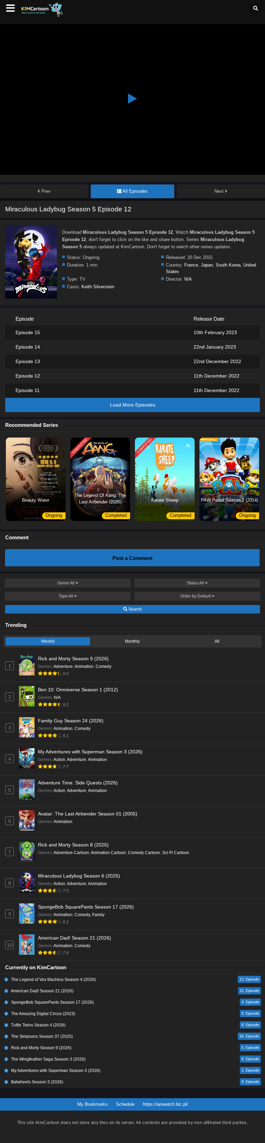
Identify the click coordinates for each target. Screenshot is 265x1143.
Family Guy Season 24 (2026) (71, 720)
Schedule (125, 1104)
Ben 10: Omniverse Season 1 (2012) (78, 689)
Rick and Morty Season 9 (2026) (73, 658)
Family (98, 914)
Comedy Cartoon (144, 852)
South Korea (228, 265)
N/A (188, 279)
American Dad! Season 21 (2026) (74, 938)
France (191, 265)
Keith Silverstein (97, 286)
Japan (207, 265)
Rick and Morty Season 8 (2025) (73, 845)
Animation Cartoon (108, 852)
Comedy (103, 666)
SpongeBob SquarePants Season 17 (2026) (86, 907)
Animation (84, 666)
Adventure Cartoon (71, 852)
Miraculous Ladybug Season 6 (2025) (79, 876)
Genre (66, 583)
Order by (195, 596)
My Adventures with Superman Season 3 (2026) (90, 751)
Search (134, 609)
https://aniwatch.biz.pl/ (165, 1104)
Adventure (63, 666)
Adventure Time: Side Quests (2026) (78, 782)
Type (66, 596)
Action (59, 759)
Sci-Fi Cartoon (175, 852)
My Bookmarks (92, 1104)
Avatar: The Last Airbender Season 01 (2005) (87, 813)
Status (195, 583)
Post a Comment (132, 558)
